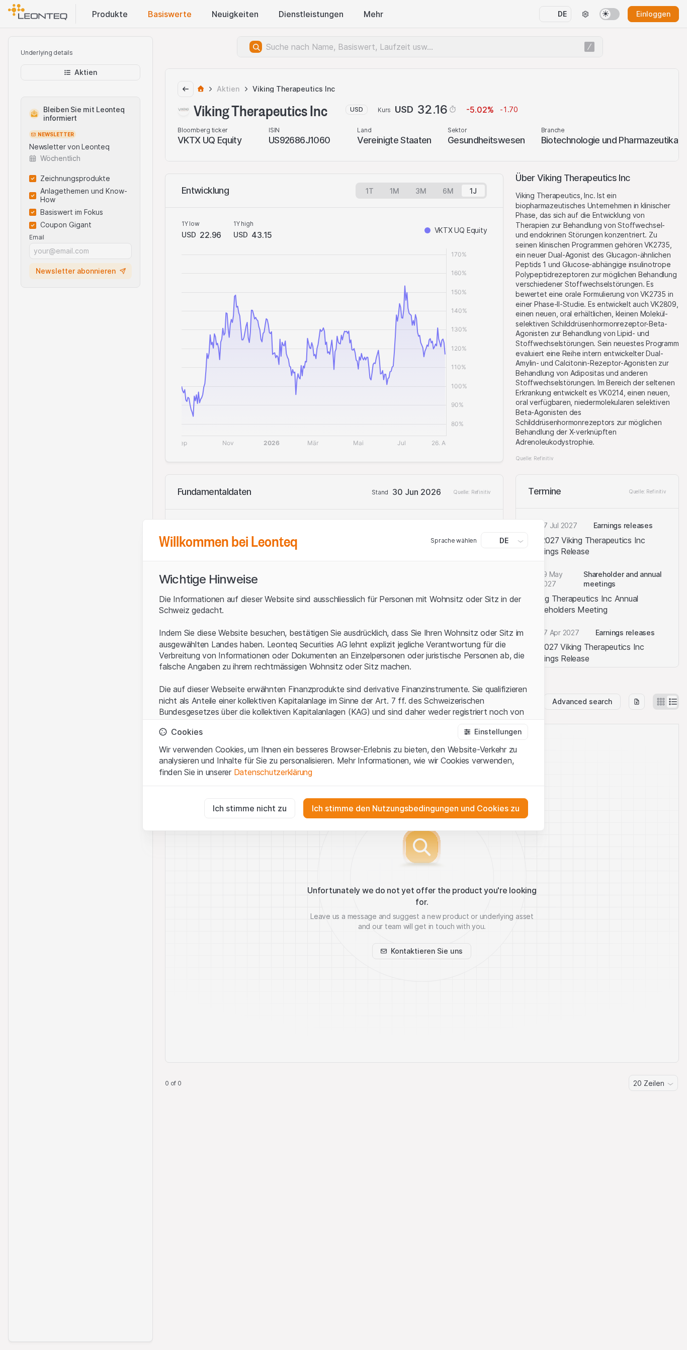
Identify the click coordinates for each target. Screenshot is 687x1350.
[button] (493, 732)
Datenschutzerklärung (273, 772)
